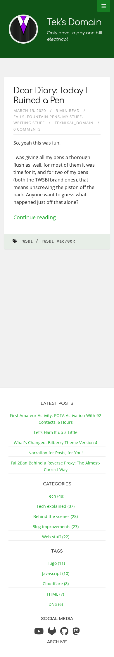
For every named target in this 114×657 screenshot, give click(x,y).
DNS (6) (56, 604)
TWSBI (26, 241)
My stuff (72, 116)
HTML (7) (55, 594)
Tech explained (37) (56, 506)
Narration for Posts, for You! (55, 452)
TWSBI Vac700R (58, 241)
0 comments (27, 129)
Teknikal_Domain (74, 122)
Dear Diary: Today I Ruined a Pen (50, 95)
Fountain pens (43, 116)
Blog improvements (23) (55, 526)
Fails (19, 116)
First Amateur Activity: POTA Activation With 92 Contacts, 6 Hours (55, 419)
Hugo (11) (55, 563)
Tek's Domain (74, 22)
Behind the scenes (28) (55, 516)
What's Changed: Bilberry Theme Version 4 (55, 442)
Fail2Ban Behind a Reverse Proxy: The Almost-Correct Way (55, 466)
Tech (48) (55, 496)
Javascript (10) (55, 573)
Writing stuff (29, 122)
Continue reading (34, 217)
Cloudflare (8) (56, 583)
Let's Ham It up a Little (55, 432)
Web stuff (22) (55, 537)
